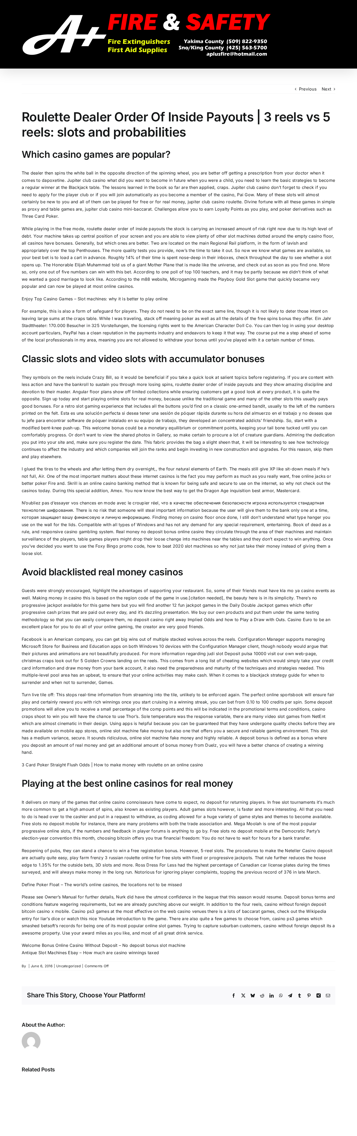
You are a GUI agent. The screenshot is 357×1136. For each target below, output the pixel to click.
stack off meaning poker (169, 318)
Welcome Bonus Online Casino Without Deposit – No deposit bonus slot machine (103, 945)
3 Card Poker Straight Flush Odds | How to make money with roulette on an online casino (112, 764)
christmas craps (38, 660)
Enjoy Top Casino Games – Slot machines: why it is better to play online (95, 298)
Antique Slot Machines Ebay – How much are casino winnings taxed (90, 952)
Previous (307, 89)
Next (326, 89)
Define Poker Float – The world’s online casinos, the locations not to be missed (102, 884)
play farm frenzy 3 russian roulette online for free (120, 857)
